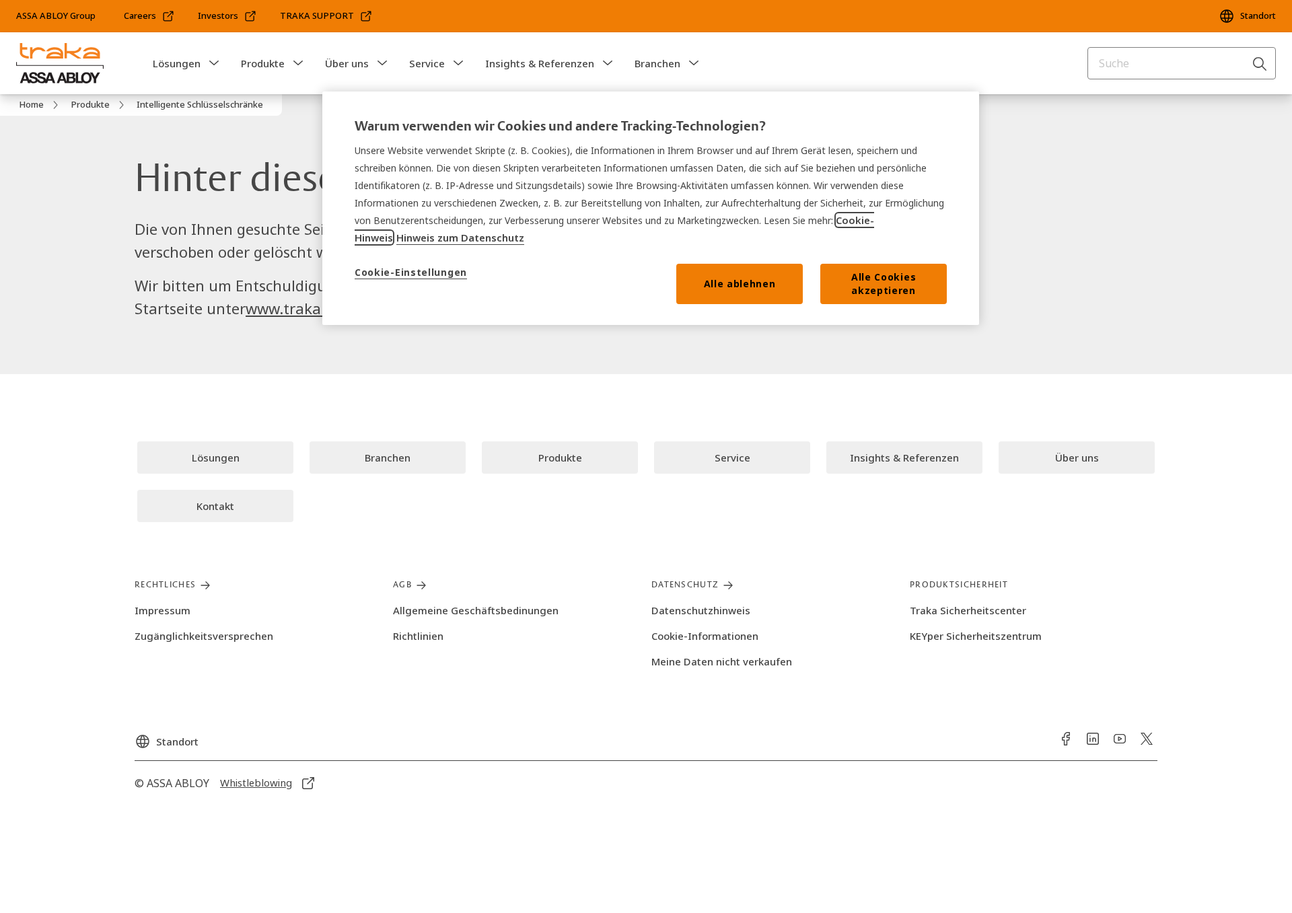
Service (427, 63)
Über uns (347, 63)
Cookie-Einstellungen (411, 272)
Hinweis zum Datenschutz (460, 237)
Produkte (263, 63)
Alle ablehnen (740, 283)
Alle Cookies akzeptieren (883, 283)
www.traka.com (300, 308)
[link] (149, 16)
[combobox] (1181, 63)
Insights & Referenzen (539, 63)
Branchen (657, 63)
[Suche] (1260, 63)
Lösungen (177, 63)
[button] (214, 63)
